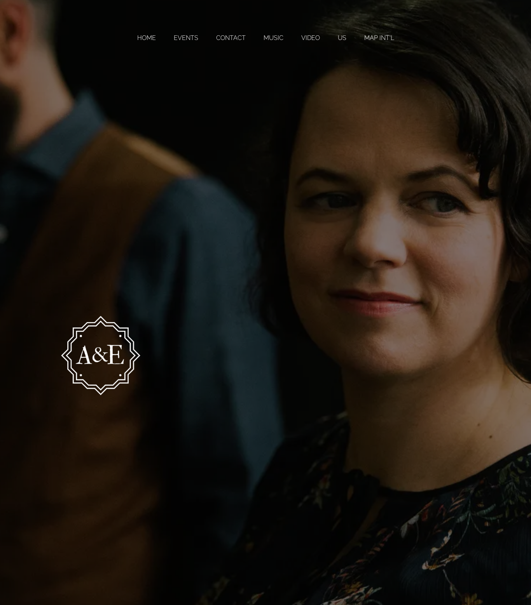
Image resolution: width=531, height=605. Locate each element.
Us (342, 38)
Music (273, 38)
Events (186, 38)
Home (146, 38)
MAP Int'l (379, 38)
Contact (231, 38)
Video (310, 38)
